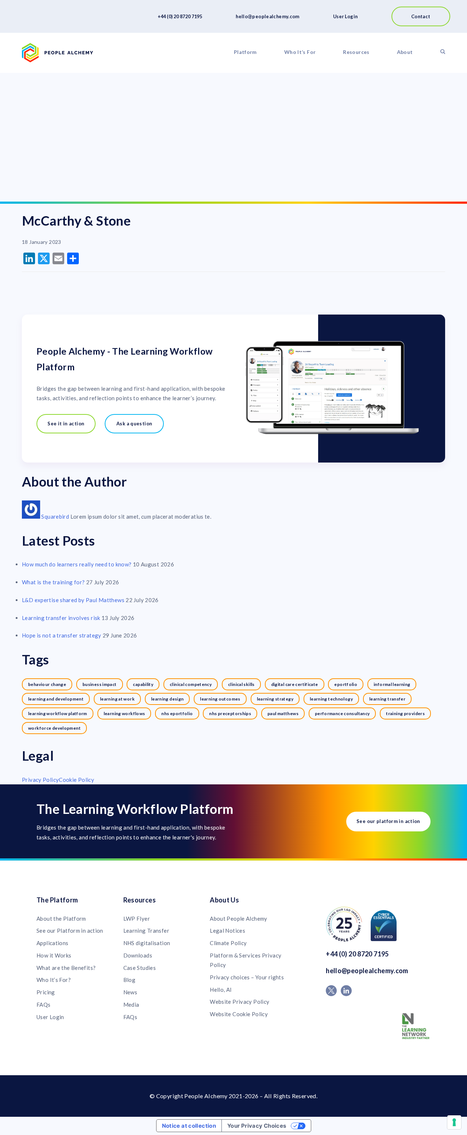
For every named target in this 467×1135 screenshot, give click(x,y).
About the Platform (61, 918)
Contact (421, 16)
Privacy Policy (40, 779)
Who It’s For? (53, 979)
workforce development (54, 728)
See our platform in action (388, 821)
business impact (99, 684)
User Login (345, 16)
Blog (129, 979)
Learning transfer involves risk (61, 618)
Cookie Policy (76, 779)
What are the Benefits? (66, 967)
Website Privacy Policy (239, 1001)
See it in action (65, 423)
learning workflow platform (57, 713)
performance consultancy (342, 713)
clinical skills (241, 684)
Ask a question (134, 423)
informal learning (392, 684)
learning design (167, 699)
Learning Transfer (146, 930)
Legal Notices (227, 930)
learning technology (331, 699)
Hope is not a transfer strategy (61, 635)
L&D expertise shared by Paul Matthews (73, 600)
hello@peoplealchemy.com (268, 16)
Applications (52, 943)
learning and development (56, 699)
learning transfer (387, 699)
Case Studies (139, 967)
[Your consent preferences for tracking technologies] (454, 1122)
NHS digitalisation (146, 943)
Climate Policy (228, 943)
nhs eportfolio (177, 713)
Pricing (45, 992)
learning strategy (275, 699)
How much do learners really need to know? (76, 564)
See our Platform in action (69, 930)
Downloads (137, 955)
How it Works (54, 955)
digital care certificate (294, 684)
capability (143, 684)
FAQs (43, 1004)
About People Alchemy (238, 918)
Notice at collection (189, 1125)
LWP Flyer (136, 918)
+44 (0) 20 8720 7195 (180, 16)
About (405, 52)
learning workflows (124, 713)
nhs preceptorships (230, 713)
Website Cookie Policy (239, 1014)
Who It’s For (300, 52)
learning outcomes (220, 699)
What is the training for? (53, 582)
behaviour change (47, 684)
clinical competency (191, 684)
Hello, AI (221, 989)
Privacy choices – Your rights (247, 977)
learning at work (117, 699)
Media (131, 1004)
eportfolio (345, 684)
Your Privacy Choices (256, 1125)
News (130, 992)
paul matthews (282, 713)
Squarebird (55, 516)
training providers (405, 713)
